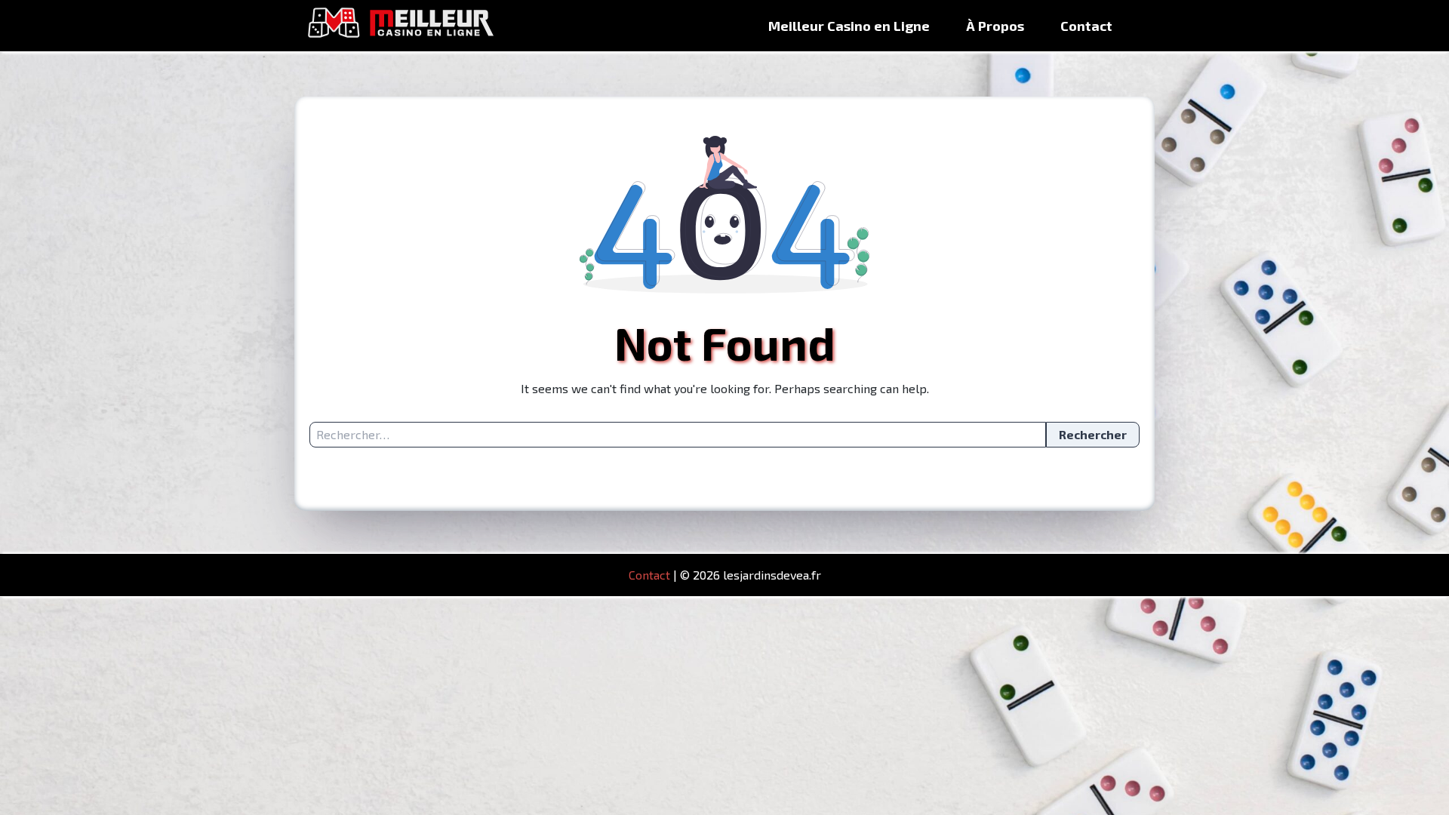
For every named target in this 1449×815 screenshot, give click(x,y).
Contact (1086, 25)
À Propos (995, 25)
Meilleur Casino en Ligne (849, 25)
